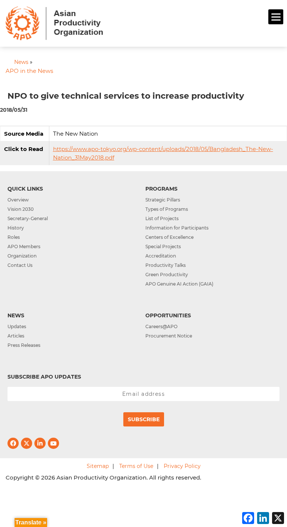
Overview (18, 200)
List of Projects (162, 218)
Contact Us (20, 265)
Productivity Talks (165, 265)
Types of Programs (166, 209)
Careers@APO (161, 326)
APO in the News (29, 70)
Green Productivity (166, 274)
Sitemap (98, 466)
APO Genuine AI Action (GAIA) (179, 284)
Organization (22, 256)
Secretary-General (27, 218)
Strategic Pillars (162, 200)
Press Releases (23, 345)
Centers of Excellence (169, 237)
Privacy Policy (182, 466)
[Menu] (275, 16)
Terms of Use (136, 466)
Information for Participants (177, 228)
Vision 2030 (20, 209)
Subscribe (144, 419)
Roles (13, 237)
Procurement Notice (168, 336)
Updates (16, 326)
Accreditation (160, 256)
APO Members (23, 246)
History (15, 228)
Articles (15, 336)
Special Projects (163, 246)
